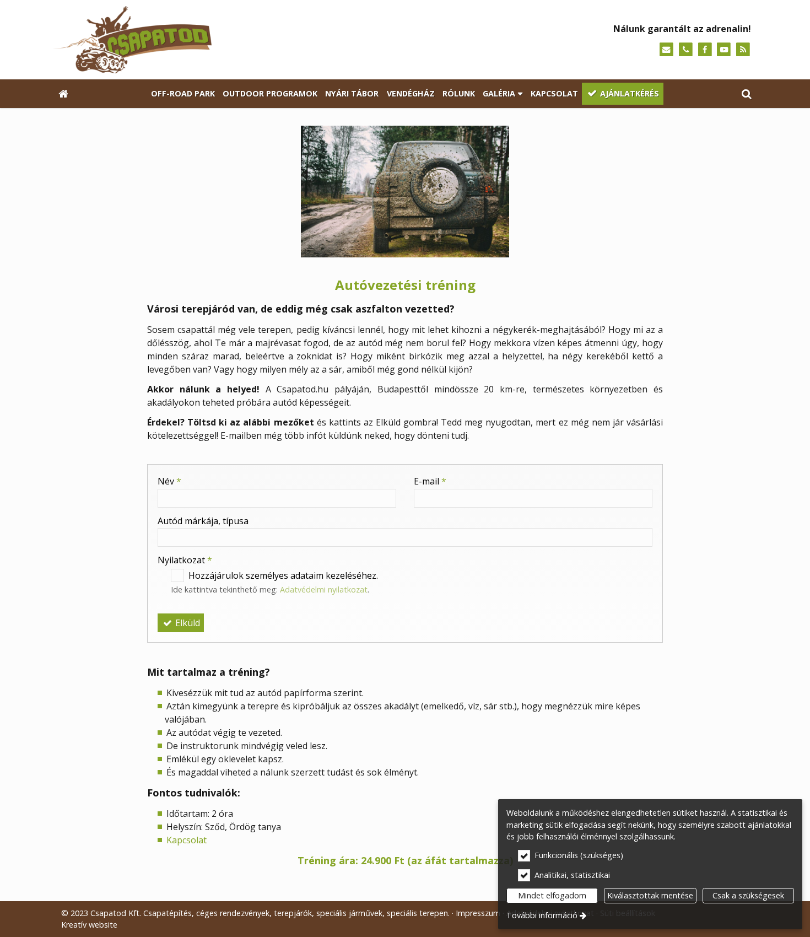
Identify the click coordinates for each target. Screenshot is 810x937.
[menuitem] (63, 94)
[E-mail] (666, 50)
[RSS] (743, 50)
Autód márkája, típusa (203, 521)
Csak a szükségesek (748, 895)
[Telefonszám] (686, 50)
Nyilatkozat (185, 560)
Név (169, 481)
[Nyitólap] (224, 39)
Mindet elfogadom (552, 895)
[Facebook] (705, 50)
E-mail (430, 481)
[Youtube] (724, 50)
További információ (541, 915)
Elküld (186, 623)
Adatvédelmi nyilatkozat (324, 589)
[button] (746, 94)
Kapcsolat (186, 840)
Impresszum (478, 913)
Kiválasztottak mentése (650, 895)
